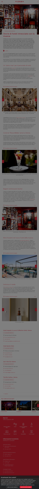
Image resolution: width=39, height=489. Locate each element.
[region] (19, 482)
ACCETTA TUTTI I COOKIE (26, 487)
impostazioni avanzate (12, 487)
